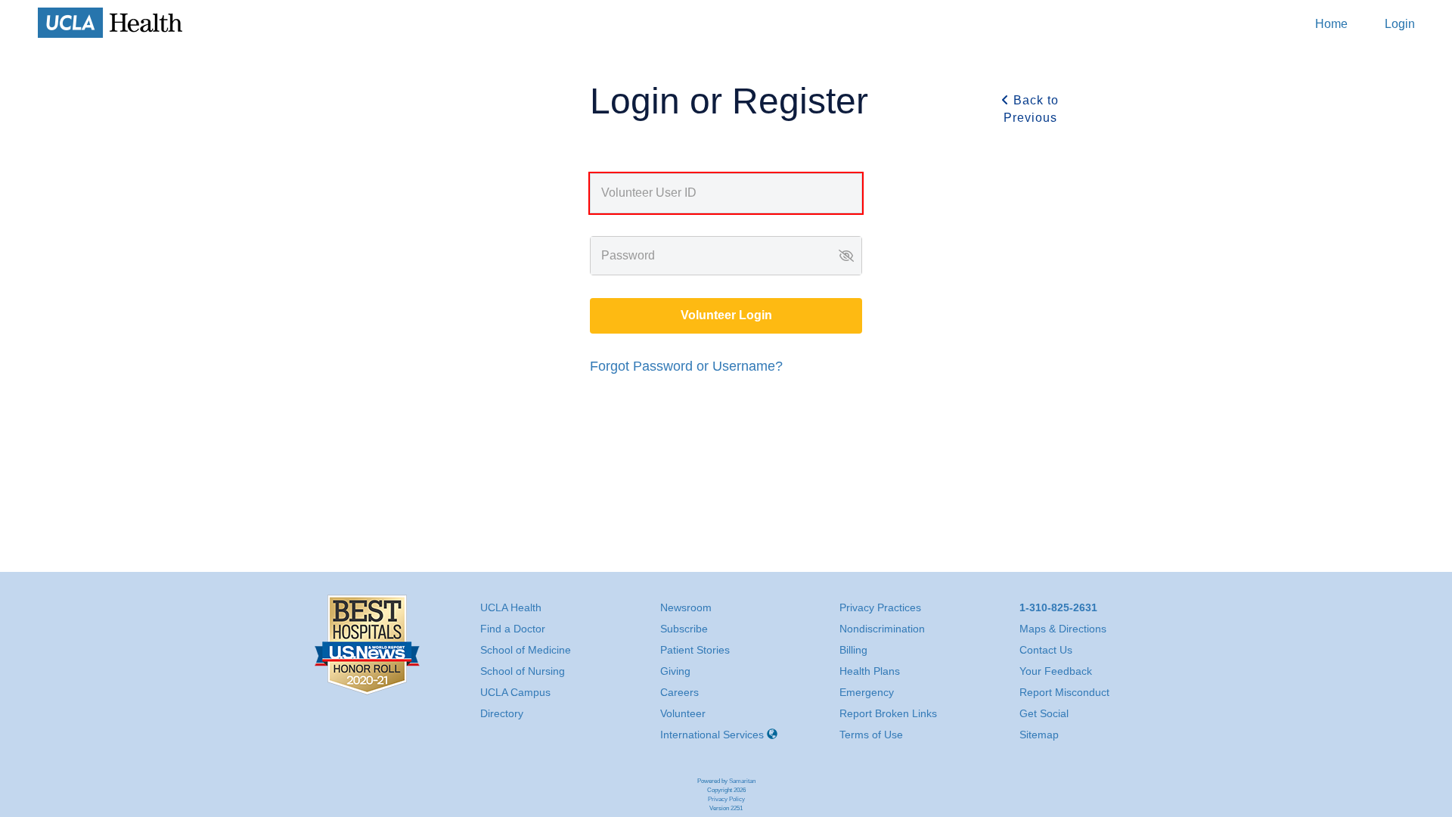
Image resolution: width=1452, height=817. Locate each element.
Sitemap (1039, 734)
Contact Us (1045, 650)
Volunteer (683, 713)
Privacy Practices (880, 607)
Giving (675, 671)
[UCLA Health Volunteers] (110, 23)
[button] (846, 256)
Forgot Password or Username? (686, 366)
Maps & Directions (1062, 629)
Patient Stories (695, 650)
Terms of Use (871, 734)
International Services (712, 734)
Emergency (866, 692)
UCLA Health (510, 607)
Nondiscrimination (882, 629)
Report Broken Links (888, 713)
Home (1331, 23)
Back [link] (1032, 109)
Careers (679, 692)
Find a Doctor (512, 629)
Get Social (1044, 713)
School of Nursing (522, 671)
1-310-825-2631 (1058, 607)
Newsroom (686, 607)
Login (1400, 23)
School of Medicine (525, 650)
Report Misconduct (1064, 692)
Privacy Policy (726, 799)
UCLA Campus (515, 692)
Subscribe (684, 629)
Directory (501, 713)
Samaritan (742, 781)
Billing (853, 650)
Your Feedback (1055, 671)
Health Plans (869, 671)
